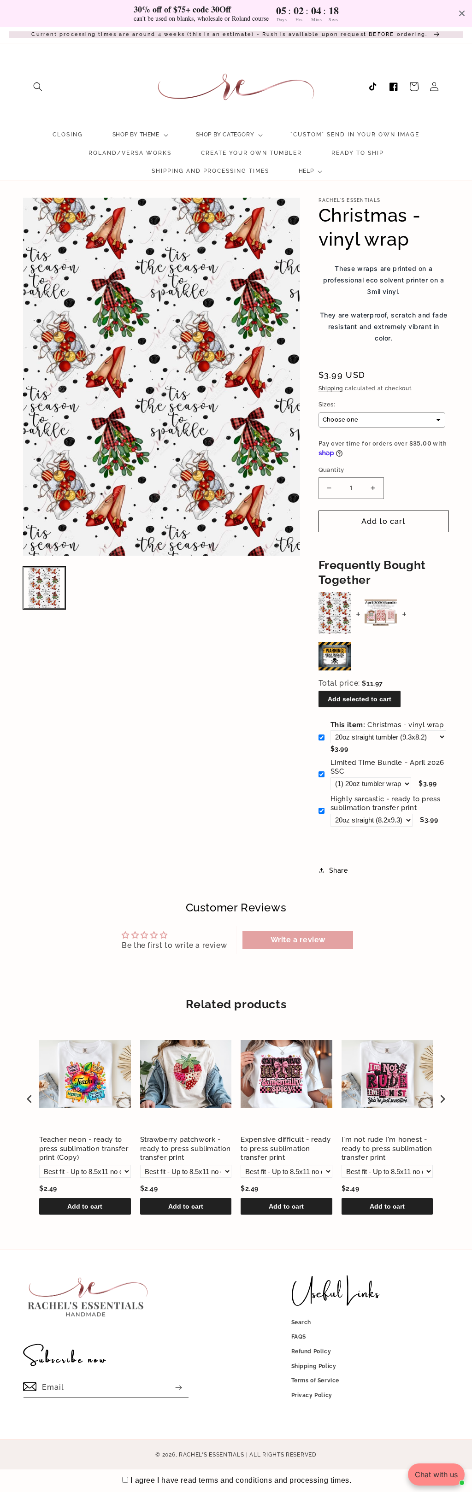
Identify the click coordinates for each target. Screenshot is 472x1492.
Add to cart (84, 1206)
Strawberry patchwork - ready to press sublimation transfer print (185, 1148)
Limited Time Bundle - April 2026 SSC (387, 767)
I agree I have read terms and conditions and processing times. (240, 1480)
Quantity (331, 469)
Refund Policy (311, 1351)
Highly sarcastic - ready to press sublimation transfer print (385, 803)
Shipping (331, 388)
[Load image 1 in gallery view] (44, 588)
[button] (38, 86)
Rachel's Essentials (211, 1454)
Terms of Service (315, 1380)
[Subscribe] (178, 1387)
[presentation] (29, 1098)
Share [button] (338, 870)
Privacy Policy (311, 1395)
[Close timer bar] (461, 13)
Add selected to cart (359, 699)
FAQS (298, 1336)
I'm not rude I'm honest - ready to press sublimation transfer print (387, 1148)
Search (301, 1322)
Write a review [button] (298, 939)
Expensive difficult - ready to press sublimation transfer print (285, 1148)
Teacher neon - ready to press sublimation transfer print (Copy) (84, 1148)
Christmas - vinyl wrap (387, 725)
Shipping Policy (313, 1366)
